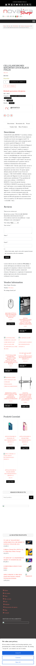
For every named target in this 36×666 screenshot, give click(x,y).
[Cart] (9, 4)
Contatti (7, 613)
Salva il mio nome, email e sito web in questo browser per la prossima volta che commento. (19, 252)
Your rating (7, 222)
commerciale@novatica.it (19, 2)
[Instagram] (22, 4)
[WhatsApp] (25, 4)
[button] (9, 86)
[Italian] (16, 16)
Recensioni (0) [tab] (20, 123)
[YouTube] (17, 4)
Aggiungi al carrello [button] (22, 331)
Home (5, 26)
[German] (14, 16)
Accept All (18, 653)
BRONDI (12, 103)
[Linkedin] (20, 4)
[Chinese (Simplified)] (5, 16)
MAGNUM (10, 100)
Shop (9, 26)
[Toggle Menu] (33, 21)
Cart (6, 601)
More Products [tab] (23, 127)
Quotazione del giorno (11, 607)
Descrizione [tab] (10, 123)
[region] (18, 652)
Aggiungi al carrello (17, 81)
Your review (7, 225)
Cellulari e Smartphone (25, 26)
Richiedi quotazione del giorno (14, 91)
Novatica (11, 287)
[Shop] (6, 4)
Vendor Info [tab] (13, 127)
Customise (18, 657)
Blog (6, 610)
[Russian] (19, 16)
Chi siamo (7, 593)
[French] (11, 16)
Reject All (18, 662)
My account (8, 599)
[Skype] (27, 4)
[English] (8, 16)
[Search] (30, 4)
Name (6, 235)
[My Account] (12, 4)
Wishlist (7, 604)
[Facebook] (14, 4)
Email (6, 242)
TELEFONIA (15, 26)
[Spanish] (21, 16)
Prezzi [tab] (28, 123)
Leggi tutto (10, 323)
